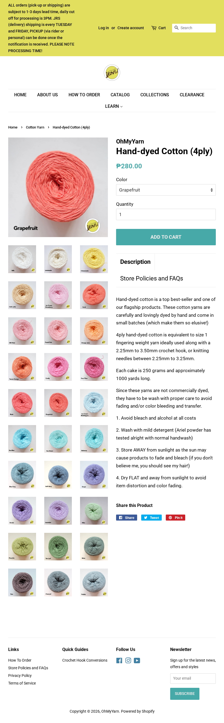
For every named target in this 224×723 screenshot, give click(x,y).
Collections (154, 94)
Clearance (192, 94)
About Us (47, 94)
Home (20, 94)
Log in (103, 28)
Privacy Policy (20, 675)
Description (135, 261)
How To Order (84, 94)
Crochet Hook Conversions (84, 660)
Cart (162, 28)
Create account (130, 28)
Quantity (124, 204)
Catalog (120, 94)
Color (121, 179)
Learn (112, 106)
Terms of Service (22, 683)
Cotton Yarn (35, 127)
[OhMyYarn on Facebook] (119, 661)
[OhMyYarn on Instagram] (128, 661)
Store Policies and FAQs (151, 278)
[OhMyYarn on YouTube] (137, 661)
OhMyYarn (110, 711)
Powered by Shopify (138, 711)
